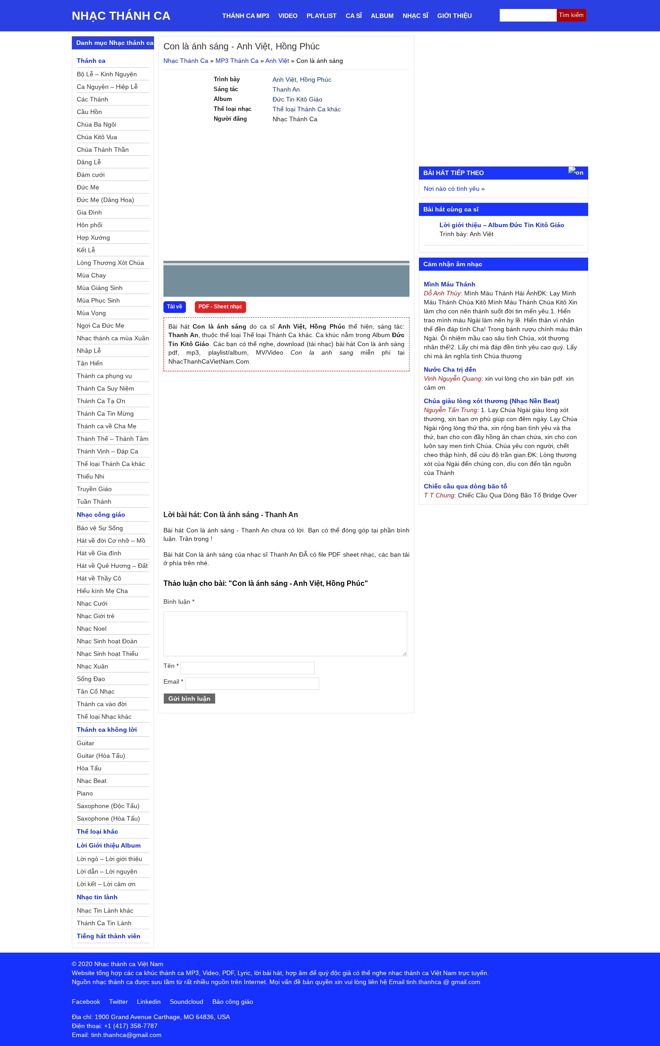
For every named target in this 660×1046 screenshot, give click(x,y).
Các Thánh (92, 99)
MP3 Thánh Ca (237, 60)
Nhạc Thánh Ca (121, 15)
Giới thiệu (454, 15)
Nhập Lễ (89, 350)
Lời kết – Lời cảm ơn (106, 884)
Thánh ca (91, 60)
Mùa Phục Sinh (98, 300)
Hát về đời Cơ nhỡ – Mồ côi (111, 542)
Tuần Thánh (94, 501)
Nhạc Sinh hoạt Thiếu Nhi (107, 655)
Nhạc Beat (91, 780)
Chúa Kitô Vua (97, 137)
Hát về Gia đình (99, 553)
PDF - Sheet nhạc (220, 306)
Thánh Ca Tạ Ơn (101, 400)
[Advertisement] (286, 191)
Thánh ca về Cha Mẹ (106, 426)
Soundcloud (186, 1001)
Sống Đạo (91, 678)
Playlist (322, 15)
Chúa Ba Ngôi (96, 124)
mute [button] (349, 281)
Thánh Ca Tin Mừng (105, 413)
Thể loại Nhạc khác (104, 716)
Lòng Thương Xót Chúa (110, 262)
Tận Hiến (90, 363)
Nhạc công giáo (101, 514)
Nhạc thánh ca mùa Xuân (113, 338)
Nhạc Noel (91, 628)
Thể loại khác (97, 831)
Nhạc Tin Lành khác (105, 910)
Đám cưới (91, 174)
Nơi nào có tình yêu (452, 188)
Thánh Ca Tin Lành (104, 923)
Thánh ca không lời (107, 729)
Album (382, 15)
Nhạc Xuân (92, 666)
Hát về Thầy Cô (99, 578)
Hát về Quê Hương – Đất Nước (112, 567)
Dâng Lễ (89, 162)
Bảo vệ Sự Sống (100, 528)
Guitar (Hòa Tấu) (101, 755)
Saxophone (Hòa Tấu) (108, 818)
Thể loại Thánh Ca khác (307, 109)
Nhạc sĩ (415, 15)
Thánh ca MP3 (245, 15)
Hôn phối (89, 225)
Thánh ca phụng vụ (104, 375)
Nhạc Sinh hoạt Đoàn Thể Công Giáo (107, 642)
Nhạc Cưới (92, 603)
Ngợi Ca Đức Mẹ (100, 325)
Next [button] (221, 283)
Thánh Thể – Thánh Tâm (113, 438)
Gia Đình (89, 212)
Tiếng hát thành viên (109, 936)
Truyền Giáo (94, 488)
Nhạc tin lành (97, 897)
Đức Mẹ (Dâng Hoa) (105, 199)
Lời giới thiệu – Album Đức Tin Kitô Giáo (502, 225)
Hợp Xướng (93, 237)
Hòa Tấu (89, 768)
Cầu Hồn (89, 111)
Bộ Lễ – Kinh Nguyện (107, 74)
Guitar (85, 743)
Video (288, 15)
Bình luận (178, 601)
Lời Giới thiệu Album (109, 845)
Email (173, 681)
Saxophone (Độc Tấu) (108, 805)
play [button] (198, 281)
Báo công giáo (232, 1001)
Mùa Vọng (91, 312)
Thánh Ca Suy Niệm (105, 388)
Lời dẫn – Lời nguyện (107, 871)
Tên (171, 665)
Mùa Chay (91, 275)
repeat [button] (250, 283)
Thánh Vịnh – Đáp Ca (107, 451)
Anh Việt (277, 60)
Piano (85, 793)
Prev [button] (175, 283)
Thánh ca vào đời (102, 704)
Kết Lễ (86, 250)
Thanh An (286, 89)
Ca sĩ (354, 15)
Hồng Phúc (315, 79)
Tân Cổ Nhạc (95, 691)
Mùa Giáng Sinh (100, 287)
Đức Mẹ (88, 187)
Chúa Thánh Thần (103, 149)
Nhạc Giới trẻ (95, 616)
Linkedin (149, 1001)
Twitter (118, 1001)
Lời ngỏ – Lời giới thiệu (109, 858)
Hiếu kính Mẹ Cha (102, 590)
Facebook (86, 1001)
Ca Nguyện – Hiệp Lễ (107, 86)
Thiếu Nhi (90, 476)
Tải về (174, 306)
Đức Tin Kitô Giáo (297, 99)
